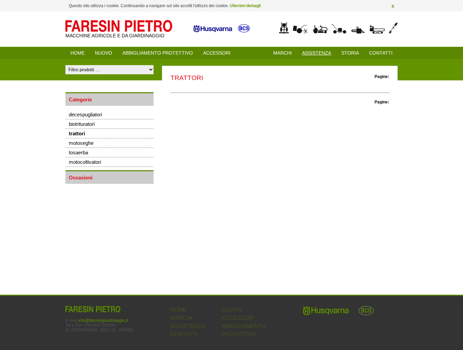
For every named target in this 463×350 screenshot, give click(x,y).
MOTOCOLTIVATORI (85, 162)
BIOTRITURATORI (82, 124)
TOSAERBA (78, 152)
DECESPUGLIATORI (85, 114)
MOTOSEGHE (81, 143)
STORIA (350, 53)
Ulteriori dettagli (245, 5)
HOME (78, 53)
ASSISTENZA (187, 326)
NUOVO (103, 53)
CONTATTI (380, 53)
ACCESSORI (216, 53)
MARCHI (282, 53)
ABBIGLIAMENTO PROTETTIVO (157, 53)
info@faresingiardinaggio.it (103, 320)
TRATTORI (77, 133)
